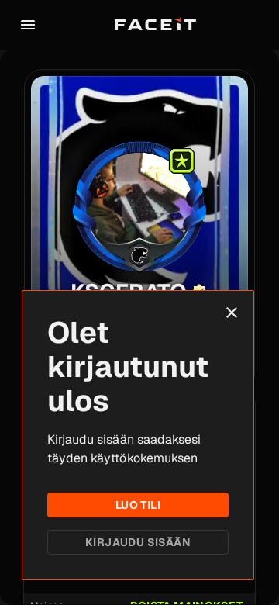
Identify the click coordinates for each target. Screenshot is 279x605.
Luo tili (137, 505)
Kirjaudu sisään (138, 542)
